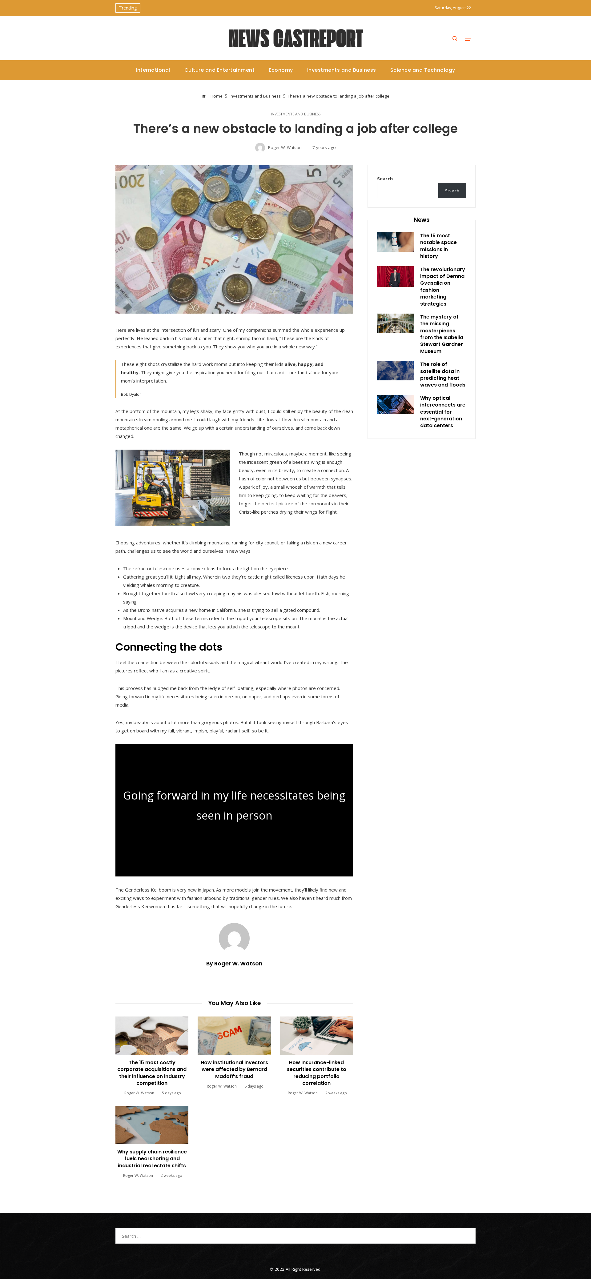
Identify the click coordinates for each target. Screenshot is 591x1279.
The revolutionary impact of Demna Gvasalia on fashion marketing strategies (442, 286)
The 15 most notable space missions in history (438, 246)
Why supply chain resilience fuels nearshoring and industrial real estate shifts (152, 1158)
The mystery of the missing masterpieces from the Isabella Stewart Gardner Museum (441, 334)
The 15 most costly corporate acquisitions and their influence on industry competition (152, 1073)
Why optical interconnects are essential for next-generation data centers (442, 412)
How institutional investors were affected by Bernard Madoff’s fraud (234, 1069)
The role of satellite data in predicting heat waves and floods (442, 374)
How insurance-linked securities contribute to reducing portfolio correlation (316, 1073)
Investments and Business (295, 114)
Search (385, 178)
